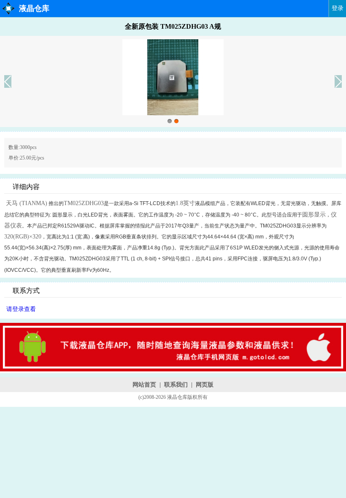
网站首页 (144, 385)
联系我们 (176, 385)
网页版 (205, 385)
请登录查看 (21, 309)
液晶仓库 (34, 8)
